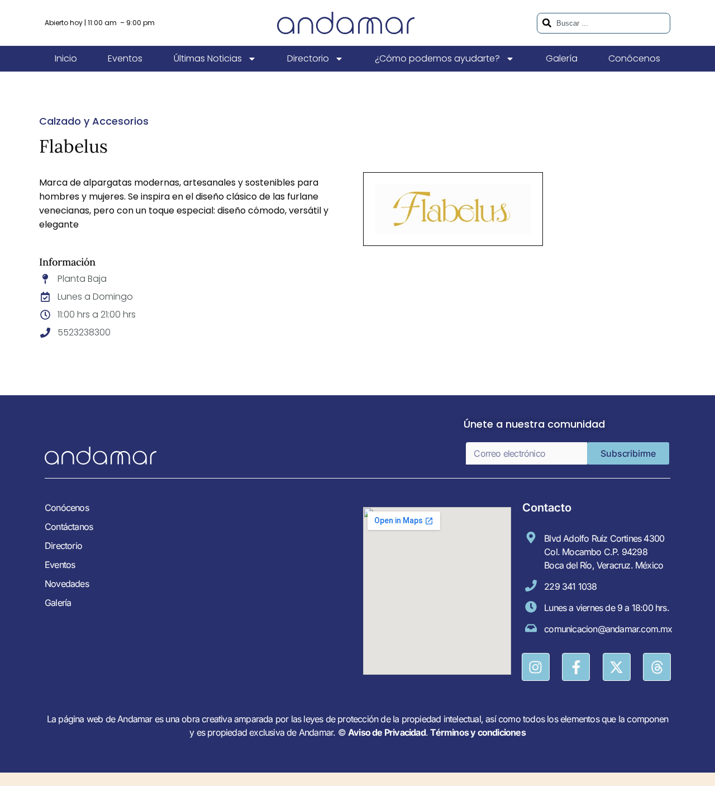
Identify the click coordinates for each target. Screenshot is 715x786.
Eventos (125, 58)
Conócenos (634, 58)
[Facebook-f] (576, 667)
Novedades (67, 583)
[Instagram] (536, 667)
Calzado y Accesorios (94, 121)
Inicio (66, 58)
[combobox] (603, 23)
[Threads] (657, 667)
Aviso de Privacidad (387, 732)
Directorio (308, 58)
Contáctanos (69, 526)
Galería (562, 58)
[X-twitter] (617, 667)
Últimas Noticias (208, 58)
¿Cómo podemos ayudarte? (437, 58)
